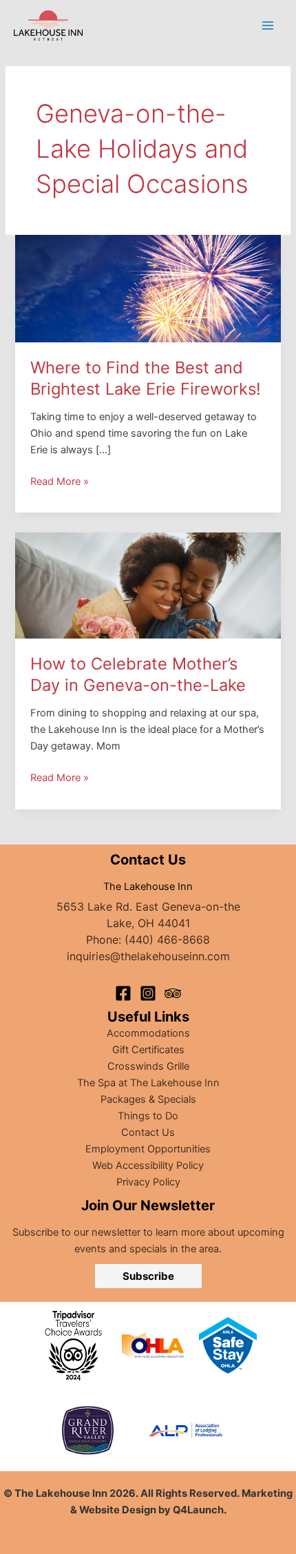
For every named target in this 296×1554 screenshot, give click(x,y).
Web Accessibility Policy (148, 1165)
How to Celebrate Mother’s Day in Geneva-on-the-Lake (140, 674)
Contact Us (148, 1132)
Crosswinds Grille (148, 1066)
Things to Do (148, 1116)
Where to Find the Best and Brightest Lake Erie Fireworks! (145, 378)
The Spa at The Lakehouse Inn (148, 1083)
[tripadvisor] (173, 993)
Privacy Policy (148, 1182)
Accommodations (148, 1033)
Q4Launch (198, 1510)
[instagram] (148, 993)
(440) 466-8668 (167, 939)
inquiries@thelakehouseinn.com (148, 956)
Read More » (59, 482)
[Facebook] (123, 993)
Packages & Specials (148, 1099)
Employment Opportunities (148, 1149)
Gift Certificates (148, 1050)
